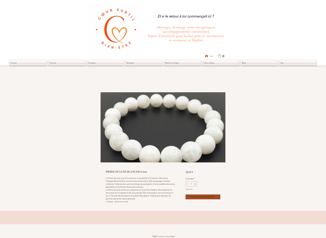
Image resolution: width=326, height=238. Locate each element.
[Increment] (195, 184)
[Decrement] (187, 184)
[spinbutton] (191, 184)
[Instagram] (223, 56)
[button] (219, 56)
